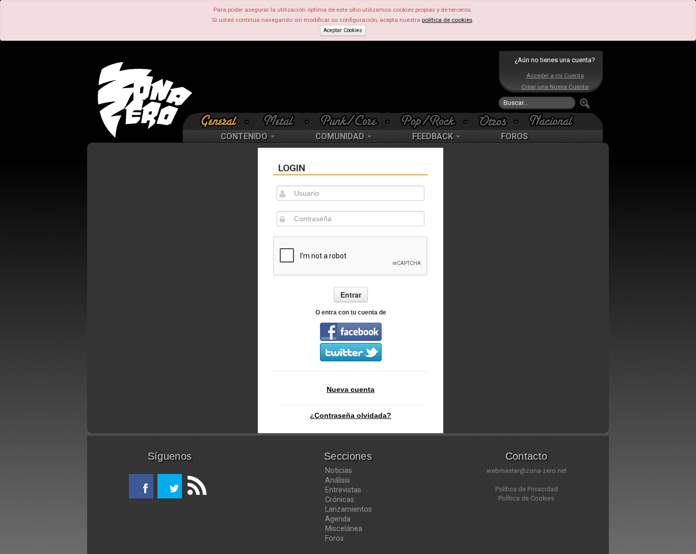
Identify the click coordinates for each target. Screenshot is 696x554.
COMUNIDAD (340, 136)
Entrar (350, 294)
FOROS (514, 136)
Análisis (337, 480)
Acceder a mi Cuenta (555, 75)
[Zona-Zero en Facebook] (141, 486)
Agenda (338, 519)
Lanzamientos (348, 509)
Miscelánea (343, 528)
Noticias (338, 470)
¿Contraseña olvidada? (350, 415)
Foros (334, 538)
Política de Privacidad (526, 489)
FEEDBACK (433, 136)
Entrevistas (343, 490)
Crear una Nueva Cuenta (554, 86)
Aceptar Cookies (343, 30)
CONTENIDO (245, 136)
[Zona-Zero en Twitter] (169, 486)
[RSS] (194, 486)
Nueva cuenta (350, 389)
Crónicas (339, 499)
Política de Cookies (526, 498)
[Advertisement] (345, 81)
